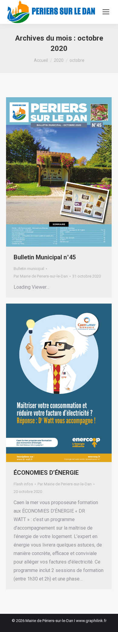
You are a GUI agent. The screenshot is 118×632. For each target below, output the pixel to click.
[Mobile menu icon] (106, 12)
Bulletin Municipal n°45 (45, 257)
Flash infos (23, 484)
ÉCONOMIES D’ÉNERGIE (46, 472)
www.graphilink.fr (91, 620)
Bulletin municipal (29, 268)
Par (41, 276)
